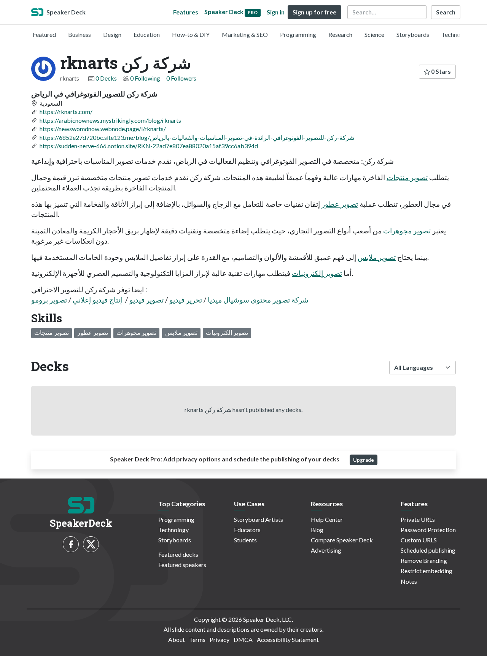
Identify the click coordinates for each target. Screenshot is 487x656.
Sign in (276, 12)
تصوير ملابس (377, 257)
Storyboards (412, 34)
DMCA (243, 639)
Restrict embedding (426, 570)
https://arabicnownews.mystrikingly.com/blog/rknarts (110, 120)
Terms (197, 639)
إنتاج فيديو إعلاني (97, 299)
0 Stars (440, 71)
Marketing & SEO (245, 34)
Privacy (219, 639)
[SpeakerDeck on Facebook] (71, 544)
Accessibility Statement (288, 639)
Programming (298, 34)
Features (185, 12)
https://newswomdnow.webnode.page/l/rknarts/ (103, 128)
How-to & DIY (191, 34)
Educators (247, 529)
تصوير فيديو (146, 299)
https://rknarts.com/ (66, 111)
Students (245, 539)
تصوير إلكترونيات (317, 273)
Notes (409, 581)
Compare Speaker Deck (342, 539)
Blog (317, 529)
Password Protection (428, 529)
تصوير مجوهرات (407, 230)
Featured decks (178, 554)
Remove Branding (424, 560)
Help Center (327, 519)
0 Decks (106, 78)
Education (147, 34)
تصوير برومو (49, 299)
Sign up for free (314, 12)
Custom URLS (419, 539)
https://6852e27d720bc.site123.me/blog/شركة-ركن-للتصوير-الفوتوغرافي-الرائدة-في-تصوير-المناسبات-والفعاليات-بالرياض (197, 137)
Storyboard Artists (258, 519)
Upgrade (363, 460)
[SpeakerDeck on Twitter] (91, 544)
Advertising (326, 550)
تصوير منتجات (407, 177)
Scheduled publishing (428, 550)
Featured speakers (182, 564)
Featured (44, 34)
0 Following (145, 78)
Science (374, 34)
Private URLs (418, 519)
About (176, 639)
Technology (456, 34)
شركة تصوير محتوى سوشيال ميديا (258, 299)
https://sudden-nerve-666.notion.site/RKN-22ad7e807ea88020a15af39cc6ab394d (149, 145)
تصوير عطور (339, 204)
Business (79, 34)
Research (340, 34)
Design (112, 34)
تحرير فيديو (185, 299)
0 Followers (181, 78)
